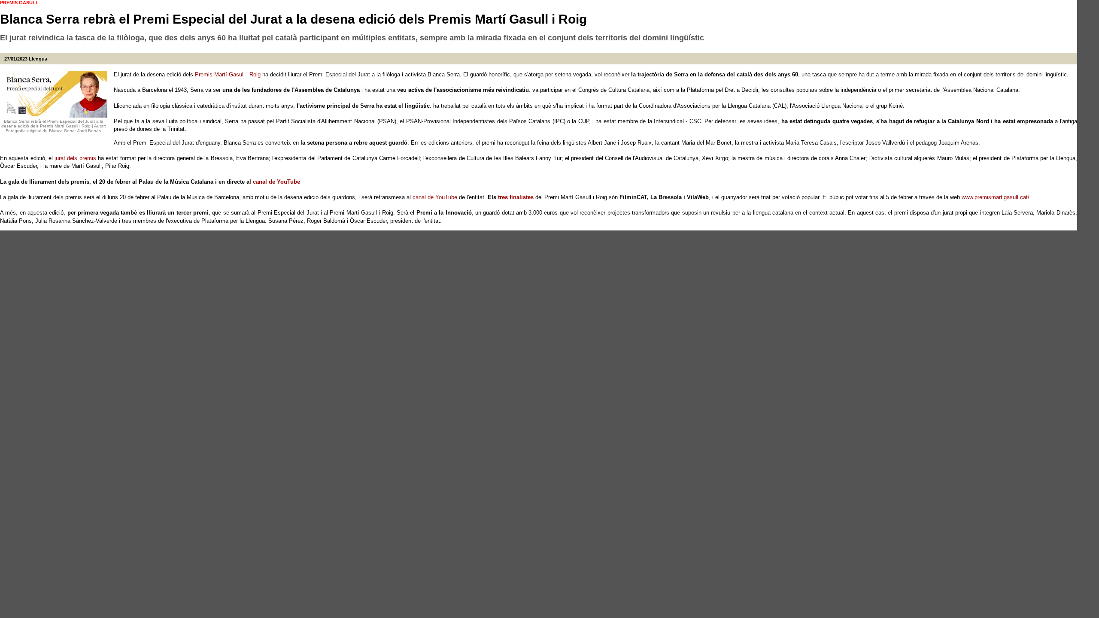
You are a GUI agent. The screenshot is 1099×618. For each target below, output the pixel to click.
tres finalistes (516, 197)
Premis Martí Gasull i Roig (228, 74)
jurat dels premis (75, 158)
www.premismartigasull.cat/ (995, 197)
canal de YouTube (276, 182)
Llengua (38, 58)
